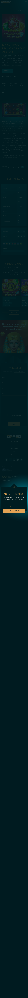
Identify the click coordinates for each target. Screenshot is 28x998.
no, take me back (14, 506)
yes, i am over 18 (14, 511)
